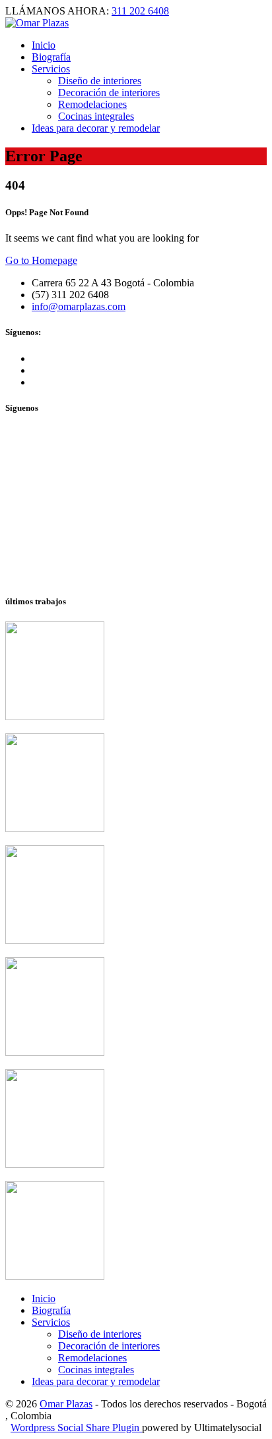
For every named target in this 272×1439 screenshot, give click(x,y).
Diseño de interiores (99, 1334)
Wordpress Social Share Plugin (76, 1427)
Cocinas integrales (96, 116)
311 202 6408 (140, 10)
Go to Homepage (41, 260)
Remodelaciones (92, 1357)
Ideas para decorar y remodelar (96, 128)
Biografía (51, 1310)
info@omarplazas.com (78, 306)
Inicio (43, 45)
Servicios (51, 1322)
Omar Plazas (66, 1403)
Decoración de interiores (109, 92)
